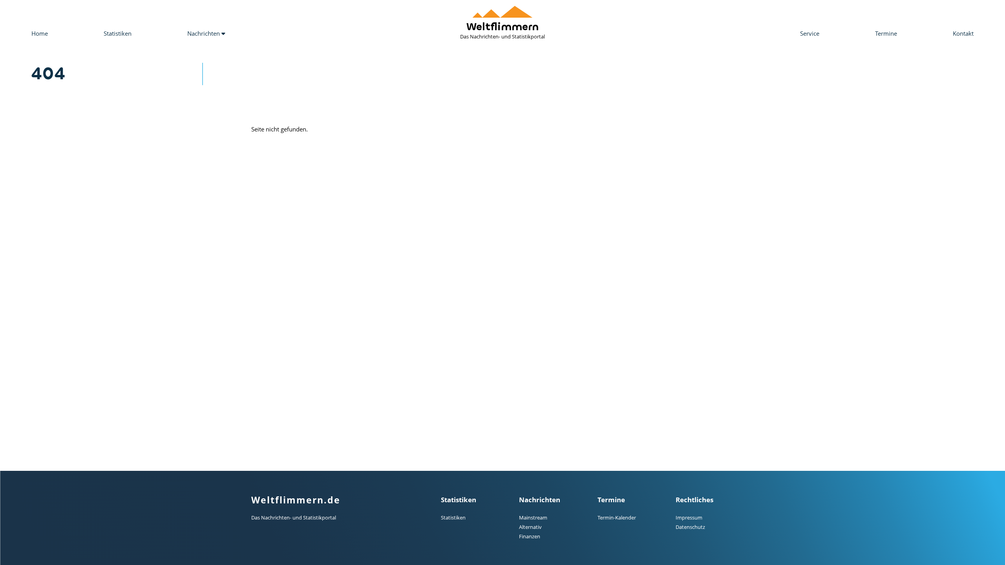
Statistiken (118, 33)
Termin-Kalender (617, 517)
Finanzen (529, 536)
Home (39, 33)
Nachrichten (204, 33)
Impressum (689, 517)
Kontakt (963, 33)
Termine (886, 33)
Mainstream (533, 517)
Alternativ (530, 526)
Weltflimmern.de (295, 500)
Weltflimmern (502, 30)
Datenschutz (690, 526)
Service (809, 33)
